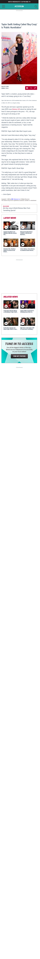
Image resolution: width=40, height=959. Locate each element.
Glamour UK (16, 109)
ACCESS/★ (19, 6)
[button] (2, 6)
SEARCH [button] (36, 6)
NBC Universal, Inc (15, 199)
